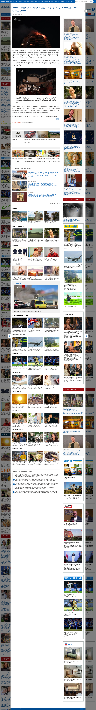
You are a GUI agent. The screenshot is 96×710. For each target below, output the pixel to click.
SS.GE (14, 129)
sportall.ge (17, 354)
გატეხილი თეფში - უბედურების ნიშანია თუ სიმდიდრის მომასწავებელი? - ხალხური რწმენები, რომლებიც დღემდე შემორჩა (72, 192)
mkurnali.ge (17, 373)
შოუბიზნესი (52, 1)
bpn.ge (15, 245)
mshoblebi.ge (17, 429)
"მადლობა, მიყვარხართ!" (70, 306)
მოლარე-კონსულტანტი (16, 140)
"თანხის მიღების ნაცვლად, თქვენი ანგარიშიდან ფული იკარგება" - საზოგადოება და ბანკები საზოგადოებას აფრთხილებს (72, 37)
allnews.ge (17, 392)
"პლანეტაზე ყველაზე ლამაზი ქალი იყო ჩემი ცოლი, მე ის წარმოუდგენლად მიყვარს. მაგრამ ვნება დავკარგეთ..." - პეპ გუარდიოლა (35, 488)
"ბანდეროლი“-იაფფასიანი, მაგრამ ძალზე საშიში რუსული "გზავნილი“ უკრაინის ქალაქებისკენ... (73, 266)
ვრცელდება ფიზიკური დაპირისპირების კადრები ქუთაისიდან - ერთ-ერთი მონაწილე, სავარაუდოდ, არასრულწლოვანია (73, 411)
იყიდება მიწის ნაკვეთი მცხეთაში (53, 140)
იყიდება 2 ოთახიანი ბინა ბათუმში (41, 140)
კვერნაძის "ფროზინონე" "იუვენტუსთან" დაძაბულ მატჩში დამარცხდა (72, 614)
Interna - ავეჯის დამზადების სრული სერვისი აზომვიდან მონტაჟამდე (29, 160)
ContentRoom (56, 147)
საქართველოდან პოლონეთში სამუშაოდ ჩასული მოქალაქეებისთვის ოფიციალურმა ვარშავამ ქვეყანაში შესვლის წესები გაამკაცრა (73, 545)
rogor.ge (16, 264)
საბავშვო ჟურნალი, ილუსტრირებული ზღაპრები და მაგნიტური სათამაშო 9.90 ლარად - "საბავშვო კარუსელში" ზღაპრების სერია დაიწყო (18, 160)
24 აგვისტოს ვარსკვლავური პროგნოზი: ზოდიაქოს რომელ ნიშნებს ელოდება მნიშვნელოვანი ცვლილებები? (72, 148)
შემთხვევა (57, 1)
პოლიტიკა (20, 1)
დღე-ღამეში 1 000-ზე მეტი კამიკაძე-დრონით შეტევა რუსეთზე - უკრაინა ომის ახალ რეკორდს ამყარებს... (73, 497)
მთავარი (15, 1)
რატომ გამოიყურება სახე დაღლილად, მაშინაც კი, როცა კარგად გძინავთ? (71, 220)
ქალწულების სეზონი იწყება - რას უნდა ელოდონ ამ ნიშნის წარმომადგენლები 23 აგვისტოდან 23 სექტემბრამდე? (73, 169)
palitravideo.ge (18, 226)
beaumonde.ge (18, 410)
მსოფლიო (40, 1)
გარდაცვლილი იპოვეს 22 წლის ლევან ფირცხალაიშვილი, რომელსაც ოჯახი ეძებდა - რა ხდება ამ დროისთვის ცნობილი (72, 126)
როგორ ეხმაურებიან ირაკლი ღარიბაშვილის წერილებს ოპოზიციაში (71, 524)
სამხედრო (46, 1)
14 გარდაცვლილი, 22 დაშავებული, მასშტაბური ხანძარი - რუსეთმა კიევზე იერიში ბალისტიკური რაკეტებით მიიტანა (81, 704)
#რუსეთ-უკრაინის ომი (27, 122)
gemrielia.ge (17, 448)
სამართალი (34, 1)
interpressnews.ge (20, 316)
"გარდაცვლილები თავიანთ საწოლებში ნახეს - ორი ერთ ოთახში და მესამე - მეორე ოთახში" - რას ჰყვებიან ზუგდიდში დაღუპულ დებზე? (73, 246)
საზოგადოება (27, 1)
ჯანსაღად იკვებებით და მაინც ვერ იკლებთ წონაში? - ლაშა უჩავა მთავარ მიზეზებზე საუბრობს (42, 160)
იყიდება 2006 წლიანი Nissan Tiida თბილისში (30, 141)
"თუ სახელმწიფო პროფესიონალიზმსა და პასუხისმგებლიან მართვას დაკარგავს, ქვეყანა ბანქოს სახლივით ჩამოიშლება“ (71, 287)
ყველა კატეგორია (65, 1)
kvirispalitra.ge (18, 335)
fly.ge (14, 208)
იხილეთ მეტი (54, 203)
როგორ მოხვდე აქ (54, 129)
